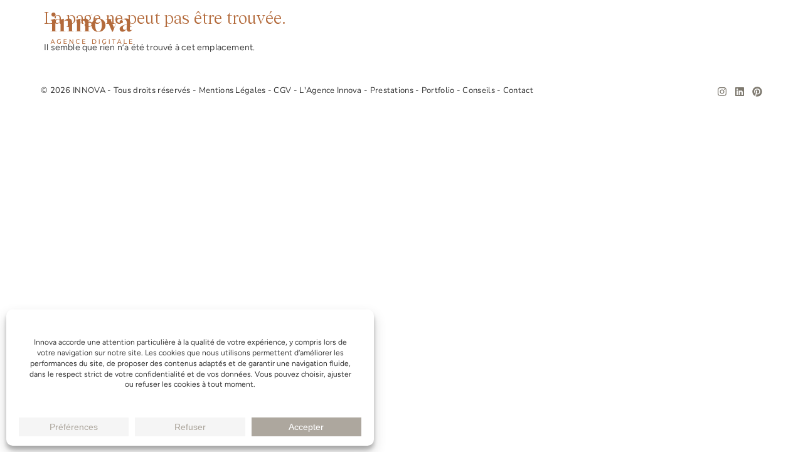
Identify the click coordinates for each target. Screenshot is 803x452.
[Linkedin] (740, 92)
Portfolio (439, 90)
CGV (283, 90)
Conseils (669, 28)
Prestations (513, 28)
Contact (732, 28)
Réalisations (595, 28)
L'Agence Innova (331, 90)
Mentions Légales (233, 90)
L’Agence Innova (422, 28)
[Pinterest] (757, 92)
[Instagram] (722, 92)
